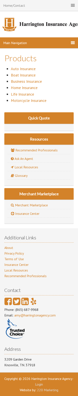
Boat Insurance (23, 75)
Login (39, 384)
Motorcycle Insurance (28, 100)
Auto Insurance (23, 68)
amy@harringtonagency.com (35, 315)
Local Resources (16, 270)
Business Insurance (26, 81)
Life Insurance (22, 94)
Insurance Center (16, 264)
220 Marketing (47, 390)
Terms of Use (14, 259)
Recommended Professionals (25, 276)
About (8, 247)
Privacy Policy (14, 253)
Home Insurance (24, 87)
